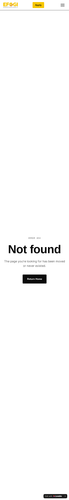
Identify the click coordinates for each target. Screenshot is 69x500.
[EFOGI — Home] (10, 5)
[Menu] (62, 5)
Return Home (34, 279)
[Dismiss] (65, 496)
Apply (38, 5)
